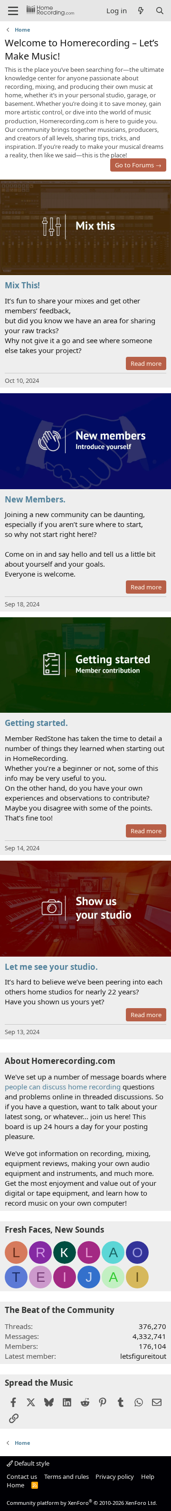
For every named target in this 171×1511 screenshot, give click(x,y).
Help (147, 1476)
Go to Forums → (138, 165)
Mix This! (22, 285)
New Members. (35, 499)
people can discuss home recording (63, 1086)
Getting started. (36, 722)
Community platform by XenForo (82, 1502)
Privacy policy (114, 1476)
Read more (146, 363)
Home (15, 1485)
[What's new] (141, 10)
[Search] (160, 10)
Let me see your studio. (51, 966)
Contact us (22, 1476)
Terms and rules (66, 1476)
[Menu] (13, 10)
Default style (31, 1463)
